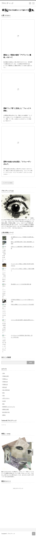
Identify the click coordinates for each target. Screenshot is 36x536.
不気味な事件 (5, 376)
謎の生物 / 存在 (6, 412)
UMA (3, 373)
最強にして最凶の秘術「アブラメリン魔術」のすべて (17, 56)
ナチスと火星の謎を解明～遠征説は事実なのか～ (22, 320)
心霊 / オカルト (6, 398)
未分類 (4, 401)
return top (33, 533)
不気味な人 (5, 379)
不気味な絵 (5, 381)
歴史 (3, 403)
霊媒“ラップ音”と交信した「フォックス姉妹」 (17, 109)
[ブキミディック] (8, 3)
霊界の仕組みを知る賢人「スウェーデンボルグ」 (17, 163)
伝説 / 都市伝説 (6, 390)
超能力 (4, 415)
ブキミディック (11, 533)
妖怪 (3, 392)
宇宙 (3, 395)
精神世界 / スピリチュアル (8, 406)
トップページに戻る (7, 182)
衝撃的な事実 (5, 409)
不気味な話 (5, 384)
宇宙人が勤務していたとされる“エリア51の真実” (22, 304)
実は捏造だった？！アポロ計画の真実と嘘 (21, 284)
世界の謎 (4, 387)
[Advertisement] (18, 507)
